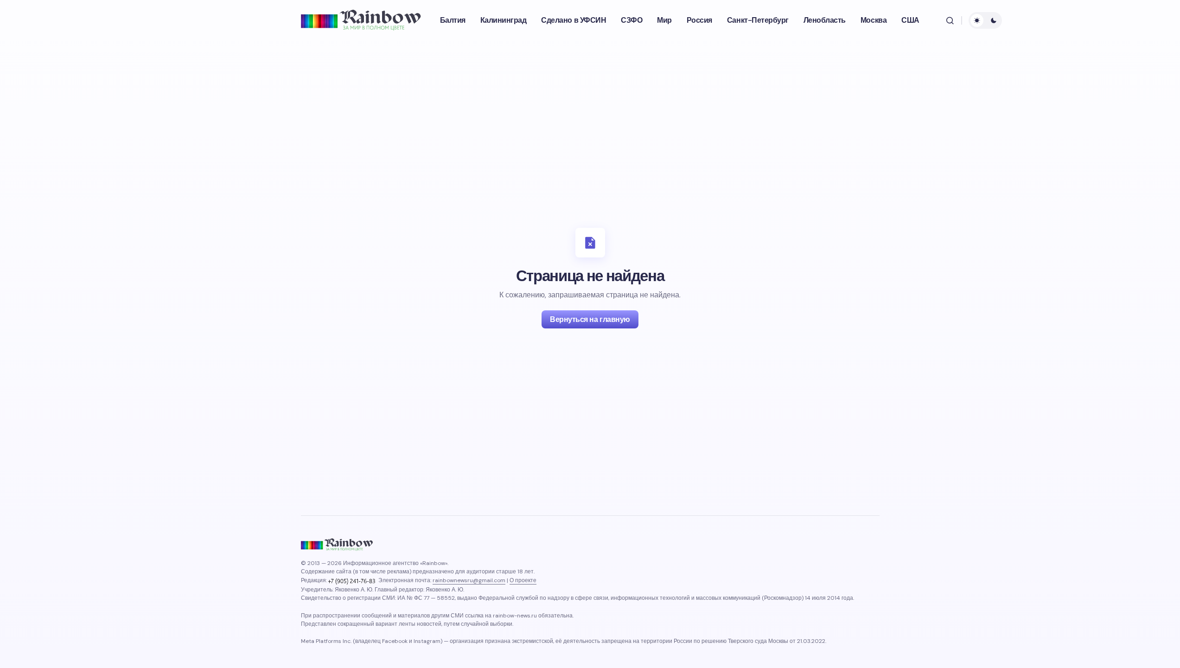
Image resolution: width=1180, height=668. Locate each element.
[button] (950, 20)
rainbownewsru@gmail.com (469, 580)
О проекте (523, 580)
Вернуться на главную (590, 319)
